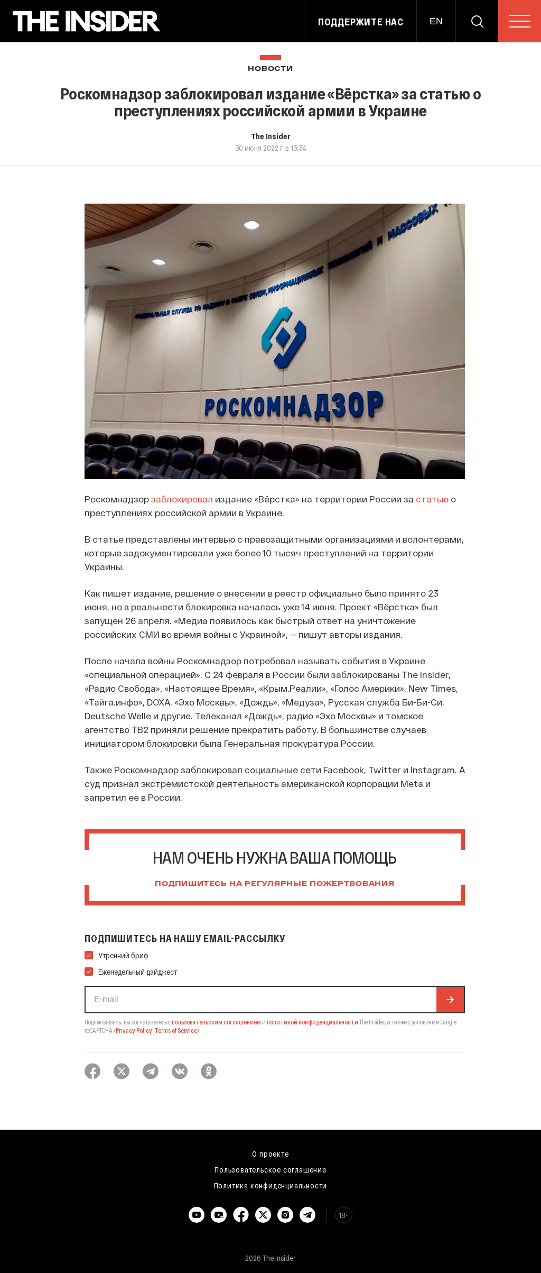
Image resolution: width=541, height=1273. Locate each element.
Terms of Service (176, 1030)
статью (432, 498)
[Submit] (450, 999)
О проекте (270, 1153)
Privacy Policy (134, 1030)
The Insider (271, 136)
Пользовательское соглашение (270, 1169)
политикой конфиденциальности (312, 1021)
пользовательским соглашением (216, 1021)
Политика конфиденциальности (271, 1185)
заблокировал (182, 498)
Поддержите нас (361, 22)
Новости (270, 69)
